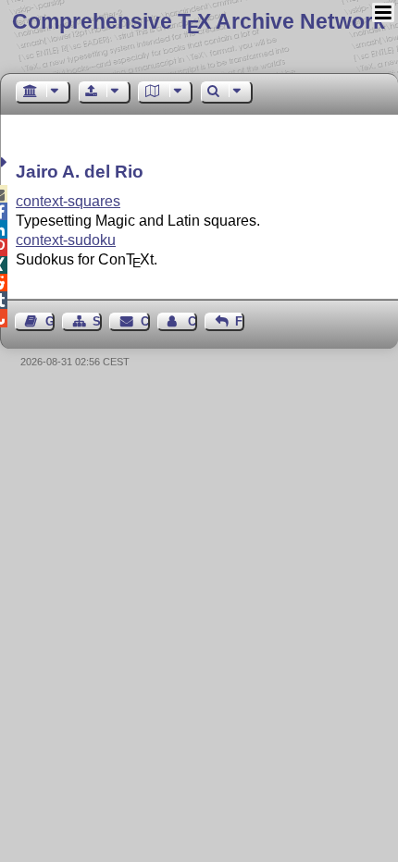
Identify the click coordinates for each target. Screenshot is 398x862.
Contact (145, 321)
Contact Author (192, 321)
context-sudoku (66, 240)
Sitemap (97, 321)
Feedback (239, 321)
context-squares (68, 201)
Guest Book (50, 321)
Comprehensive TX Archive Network (198, 21)
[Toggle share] (6, 162)
